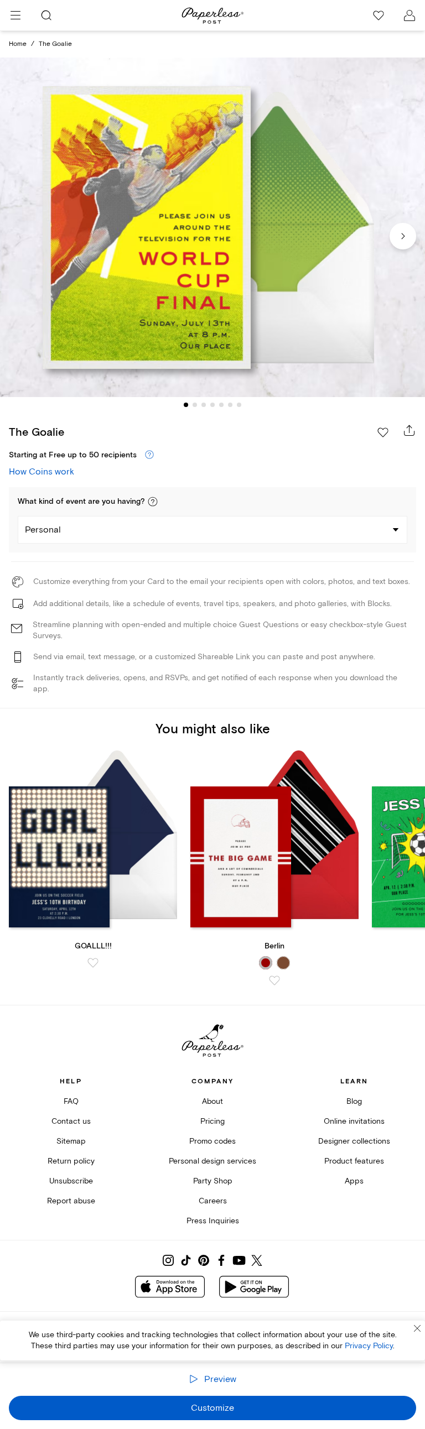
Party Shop (212, 1181)
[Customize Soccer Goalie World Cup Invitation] (212, 227)
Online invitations (354, 1121)
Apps (354, 1181)
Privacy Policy (369, 1345)
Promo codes (212, 1141)
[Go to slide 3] (203, 405)
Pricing (212, 1121)
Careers (213, 1201)
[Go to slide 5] (221, 405)
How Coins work (41, 471)
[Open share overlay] (409, 430)
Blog (354, 1101)
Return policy (71, 1161)
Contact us (71, 1121)
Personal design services (212, 1161)
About (212, 1101)
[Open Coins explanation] (149, 455)
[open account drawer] (409, 15)
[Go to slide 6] (230, 405)
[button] (152, 501)
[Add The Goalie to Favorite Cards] (383, 432)
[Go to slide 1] (186, 405)
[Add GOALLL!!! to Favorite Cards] (93, 962)
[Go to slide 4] (212, 405)
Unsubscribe (71, 1181)
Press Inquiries (212, 1220)
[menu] (15, 15)
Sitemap (71, 1141)
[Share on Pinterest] (203, 1260)
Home (18, 44)
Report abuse (71, 1201)
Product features (354, 1161)
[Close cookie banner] (417, 1328)
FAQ (71, 1101)
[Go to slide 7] (239, 405)
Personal (43, 529)
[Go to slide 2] (195, 405)
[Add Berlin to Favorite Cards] (274, 980)
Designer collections (354, 1141)
